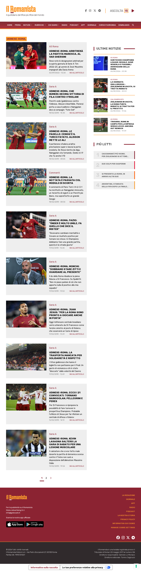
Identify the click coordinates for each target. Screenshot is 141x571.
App (83, 25)
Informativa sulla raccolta (44, 567)
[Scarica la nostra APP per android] (34, 524)
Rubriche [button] (39, 25)
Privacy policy (127, 519)
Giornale (91, 25)
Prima (18, 25)
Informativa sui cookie (123, 523)
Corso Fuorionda (107, 25)
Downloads (123, 25)
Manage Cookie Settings (123, 527)
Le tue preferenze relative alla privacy (82, 567)
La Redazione (128, 495)
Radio (64, 25)
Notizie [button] (27, 25)
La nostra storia (126, 515)
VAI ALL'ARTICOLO (76, 73)
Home (9, 25)
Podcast (74, 25)
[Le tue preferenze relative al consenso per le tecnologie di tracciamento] (136, 566)
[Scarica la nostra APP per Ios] (15, 524)
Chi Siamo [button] (53, 25)
